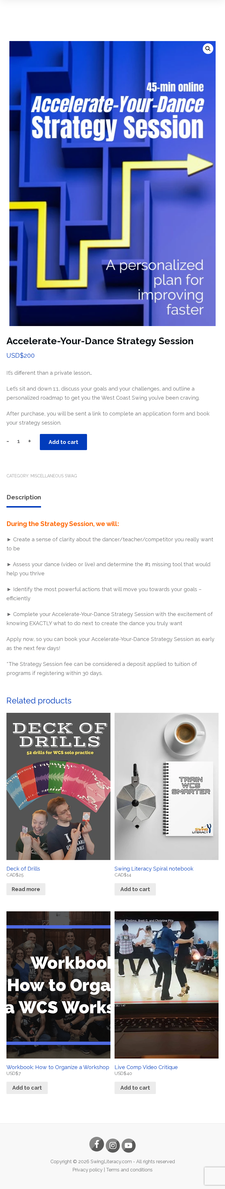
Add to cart (63, 442)
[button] (208, 48)
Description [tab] (23, 497)
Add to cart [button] (135, 889)
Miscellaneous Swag (53, 476)
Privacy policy (87, 1170)
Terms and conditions (129, 1170)
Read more (26, 889)
